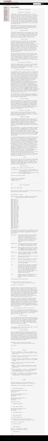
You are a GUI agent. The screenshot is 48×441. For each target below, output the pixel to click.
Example (13, 180)
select (21, 194)
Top (11, 378)
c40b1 (5, 17)
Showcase (17, 3)
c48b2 (6, 11)
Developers (21, 3)
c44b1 (5, 14)
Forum (30, 3)
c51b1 (5, 9)
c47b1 (5, 12)
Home (4, 3)
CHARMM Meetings (26, 3)
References (13, 179)
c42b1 (5, 16)
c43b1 (5, 15)
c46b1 (5, 13)
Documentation (11, 3)
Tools (14, 3)
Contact (5, 438)
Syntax (13, 178)
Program (7, 3)
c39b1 (5, 18)
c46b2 (6, 13)
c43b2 (6, 15)
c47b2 (6, 12)
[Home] (11, 1)
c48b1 (5, 11)
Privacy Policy (9, 438)
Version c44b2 (15, 5)
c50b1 (5, 10)
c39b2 (6, 18)
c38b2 (6, 19)
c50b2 (6, 10)
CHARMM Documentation (8, 5)
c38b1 (5, 19)
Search (42, 3)
